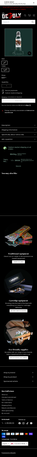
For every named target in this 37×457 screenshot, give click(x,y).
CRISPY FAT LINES (18, 262)
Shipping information (9, 130)
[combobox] (18, 22)
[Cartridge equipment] (18, 283)
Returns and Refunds (9, 408)
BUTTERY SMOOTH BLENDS (18, 311)
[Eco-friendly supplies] (18, 332)
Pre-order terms (7, 402)
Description (6, 125)
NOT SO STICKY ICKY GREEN (18, 357)
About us (4, 394)
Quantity (5, 82)
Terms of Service (7, 400)
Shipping (4, 97)
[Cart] (29, 15)
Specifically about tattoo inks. (13, 135)
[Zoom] (29, 53)
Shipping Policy (7, 405)
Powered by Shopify (9, 453)
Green (6, 70)
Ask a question (7, 139)
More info (18, 166)
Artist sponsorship (8, 410)
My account (6, 413)
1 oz (5, 63)
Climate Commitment (9, 397)
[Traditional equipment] (18, 236)
